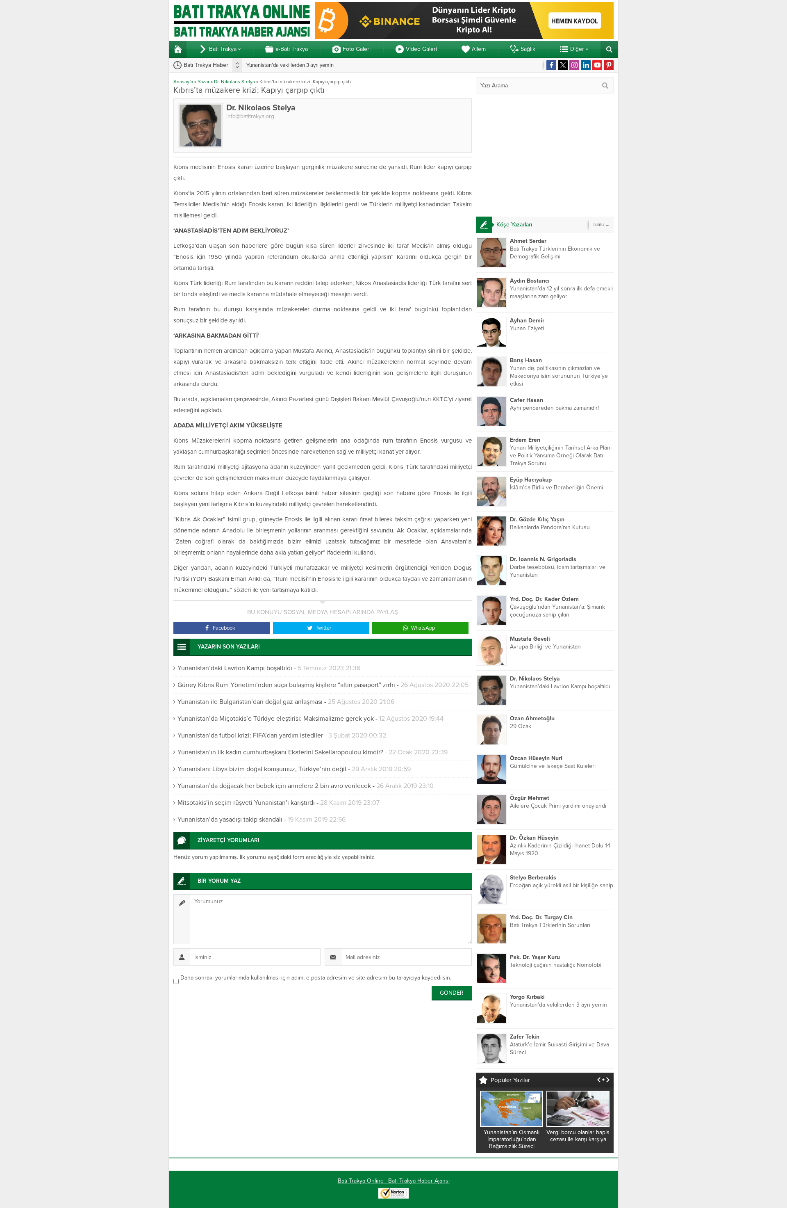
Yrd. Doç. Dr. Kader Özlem (544, 599)
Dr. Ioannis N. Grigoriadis (543, 559)
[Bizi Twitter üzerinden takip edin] (563, 65)
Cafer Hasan (526, 400)
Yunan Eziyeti (527, 328)
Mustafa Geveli (530, 638)
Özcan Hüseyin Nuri (536, 758)
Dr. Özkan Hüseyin (534, 837)
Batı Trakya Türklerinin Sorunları (550, 925)
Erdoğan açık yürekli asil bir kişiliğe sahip (561, 885)
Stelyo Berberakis (533, 877)
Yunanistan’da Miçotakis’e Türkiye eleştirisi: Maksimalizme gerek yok (275, 719)
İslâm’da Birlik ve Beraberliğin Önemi (556, 487)
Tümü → (601, 224)
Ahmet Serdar (528, 240)
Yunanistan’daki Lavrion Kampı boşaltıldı (234, 668)
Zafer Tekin (524, 1036)
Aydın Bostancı (530, 280)
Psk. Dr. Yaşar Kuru (535, 957)
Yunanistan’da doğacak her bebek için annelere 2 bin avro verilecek (274, 786)
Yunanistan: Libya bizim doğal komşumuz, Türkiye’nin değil (261, 769)
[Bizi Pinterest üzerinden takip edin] (609, 65)
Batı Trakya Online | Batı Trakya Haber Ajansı (394, 1180)
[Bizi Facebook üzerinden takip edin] (551, 65)
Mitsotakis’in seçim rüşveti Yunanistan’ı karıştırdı (246, 803)
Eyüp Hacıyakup (531, 479)
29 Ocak (520, 726)
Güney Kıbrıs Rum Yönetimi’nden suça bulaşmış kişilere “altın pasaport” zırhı (286, 685)
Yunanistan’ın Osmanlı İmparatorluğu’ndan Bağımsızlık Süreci (511, 1139)
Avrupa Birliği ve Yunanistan (545, 646)
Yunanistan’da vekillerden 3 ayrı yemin (290, 65)
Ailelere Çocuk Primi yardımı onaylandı (558, 805)
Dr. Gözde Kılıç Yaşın (537, 519)
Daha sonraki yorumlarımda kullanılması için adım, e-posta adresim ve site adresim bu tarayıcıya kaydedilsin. (315, 977)
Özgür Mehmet (529, 798)
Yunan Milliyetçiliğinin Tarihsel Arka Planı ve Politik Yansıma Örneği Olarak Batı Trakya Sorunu (561, 455)
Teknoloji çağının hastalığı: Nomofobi (555, 964)
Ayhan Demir (527, 320)
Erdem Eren (525, 439)
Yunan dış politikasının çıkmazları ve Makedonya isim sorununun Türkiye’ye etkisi (559, 376)
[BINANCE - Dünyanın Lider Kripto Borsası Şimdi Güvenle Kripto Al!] (464, 35)
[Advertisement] (545, 155)
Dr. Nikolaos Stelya (234, 81)
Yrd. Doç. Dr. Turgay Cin (541, 917)
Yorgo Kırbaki (527, 996)
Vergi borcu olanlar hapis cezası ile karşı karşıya (578, 1136)
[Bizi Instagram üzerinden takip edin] (574, 65)
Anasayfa (183, 81)
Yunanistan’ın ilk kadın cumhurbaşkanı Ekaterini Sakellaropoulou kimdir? (280, 752)
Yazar (203, 81)
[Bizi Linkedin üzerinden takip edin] (586, 65)
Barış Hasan (526, 360)
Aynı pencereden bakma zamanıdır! (554, 407)
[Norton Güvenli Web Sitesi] (393, 1194)
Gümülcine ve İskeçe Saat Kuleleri (553, 766)
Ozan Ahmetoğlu (532, 718)
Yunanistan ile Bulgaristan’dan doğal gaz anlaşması (250, 702)
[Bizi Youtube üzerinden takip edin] (597, 65)
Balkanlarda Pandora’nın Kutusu (550, 527)
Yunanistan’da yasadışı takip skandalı (229, 819)
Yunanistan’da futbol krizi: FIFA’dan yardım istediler (250, 735)
